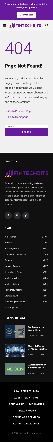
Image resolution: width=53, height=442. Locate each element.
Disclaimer (36, 404)
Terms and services (26, 417)
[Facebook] (8, 215)
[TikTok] (25, 215)
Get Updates (26, 14)
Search (26, 132)
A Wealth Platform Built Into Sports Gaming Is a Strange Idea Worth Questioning (38, 366)
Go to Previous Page (20, 111)
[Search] (47, 25)
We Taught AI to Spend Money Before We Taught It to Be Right (38, 329)
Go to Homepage (18, 117)
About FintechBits (26, 391)
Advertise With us (26, 398)
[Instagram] (17, 215)
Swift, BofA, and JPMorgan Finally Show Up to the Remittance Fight (36, 347)
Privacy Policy (26, 411)
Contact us (17, 404)
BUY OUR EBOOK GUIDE (26, 424)
